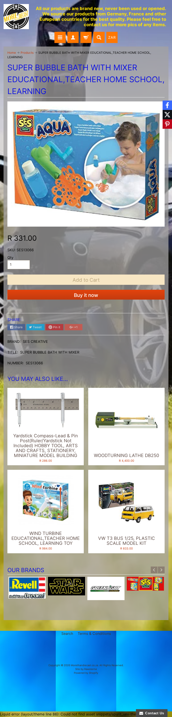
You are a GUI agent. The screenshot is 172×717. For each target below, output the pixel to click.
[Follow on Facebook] (167, 105)
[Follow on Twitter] (167, 114)
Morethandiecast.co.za (84, 665)
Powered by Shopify (86, 672)
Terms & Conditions (94, 633)
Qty (10, 257)
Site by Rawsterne (86, 669)
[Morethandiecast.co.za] (16, 16)
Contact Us (153, 713)
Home (11, 52)
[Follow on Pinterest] (167, 124)
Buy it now (86, 295)
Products (27, 52)
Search (67, 633)
